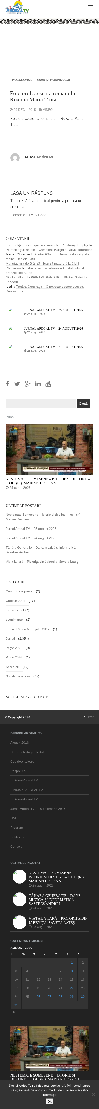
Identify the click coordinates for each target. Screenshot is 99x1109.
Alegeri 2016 (19, 742)
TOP (90, 717)
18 (27, 988)
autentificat (41, 201)
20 (49, 988)
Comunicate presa (19, 591)
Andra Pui (46, 157)
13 (49, 979)
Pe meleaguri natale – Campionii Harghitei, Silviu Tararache (49, 250)
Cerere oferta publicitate (28, 752)
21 (60, 988)
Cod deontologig (22, 761)
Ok (50, 1101)
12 (38, 979)
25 (27, 996)
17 (16, 988)
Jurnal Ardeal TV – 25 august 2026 (31, 528)
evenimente (14, 619)
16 (83, 979)
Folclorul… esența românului (41, 80)
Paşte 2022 (14, 648)
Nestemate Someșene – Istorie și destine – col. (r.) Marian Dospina (43, 517)
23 (83, 988)
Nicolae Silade (16, 277)
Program (16, 827)
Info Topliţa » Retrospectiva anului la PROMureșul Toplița (47, 245)
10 (16, 979)
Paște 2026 (14, 657)
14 (60, 979)
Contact (16, 846)
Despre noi (18, 771)
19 (38, 988)
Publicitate (17, 837)
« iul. (13, 1012)
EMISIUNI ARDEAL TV (26, 790)
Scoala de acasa (18, 676)
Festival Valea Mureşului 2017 (28, 629)
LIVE (13, 818)
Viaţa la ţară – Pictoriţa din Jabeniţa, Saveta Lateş (42, 561)
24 (16, 996)
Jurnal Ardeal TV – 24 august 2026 (31, 538)
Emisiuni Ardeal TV (24, 780)
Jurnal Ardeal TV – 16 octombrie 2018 (38, 809)
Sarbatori (12, 667)
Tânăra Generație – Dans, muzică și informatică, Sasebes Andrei (41, 550)
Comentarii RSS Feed (28, 215)
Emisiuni (12, 610)
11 (27, 979)
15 (72, 979)
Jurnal (10, 638)
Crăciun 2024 (15, 601)
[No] (93, 1094)
